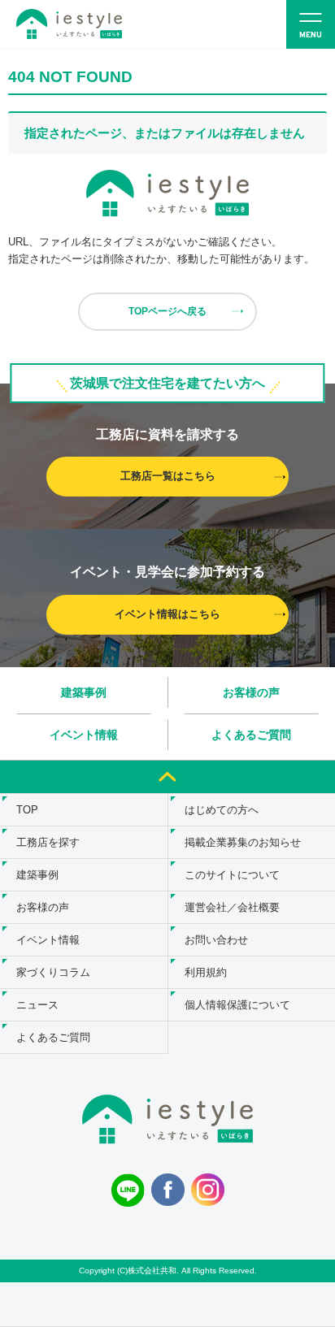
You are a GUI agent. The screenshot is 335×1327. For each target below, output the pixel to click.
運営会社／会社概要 (232, 907)
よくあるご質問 (251, 734)
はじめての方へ (222, 810)
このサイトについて (232, 875)
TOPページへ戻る (167, 311)
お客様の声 (251, 692)
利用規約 (206, 972)
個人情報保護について (237, 1005)
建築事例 (84, 692)
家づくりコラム (53, 972)
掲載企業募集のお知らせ (243, 842)
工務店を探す (48, 842)
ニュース (37, 1005)
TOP (27, 810)
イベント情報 (84, 734)
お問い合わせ (216, 940)
